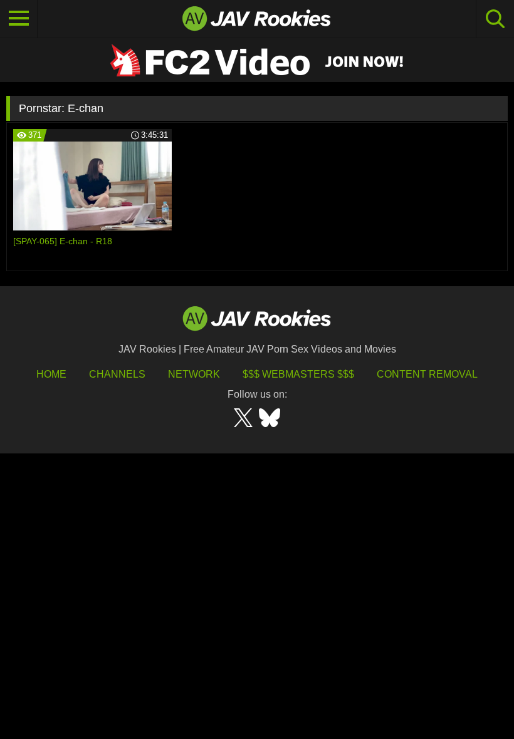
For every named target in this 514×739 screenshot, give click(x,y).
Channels (117, 374)
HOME (51, 374)
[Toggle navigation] (19, 19)
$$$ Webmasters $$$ (298, 374)
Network (194, 374)
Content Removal (427, 374)
